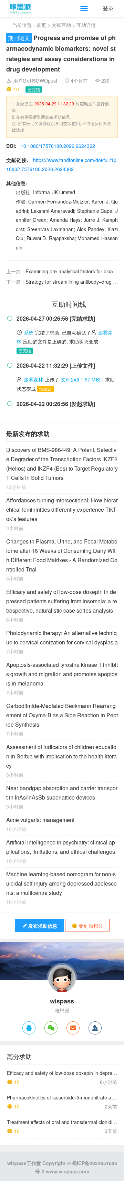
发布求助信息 (42, 925)
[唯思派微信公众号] (51, 1027)
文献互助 (61, 24)
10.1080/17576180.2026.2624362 (58, 145)
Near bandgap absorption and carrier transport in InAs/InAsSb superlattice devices (61, 792)
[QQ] (28, 1027)
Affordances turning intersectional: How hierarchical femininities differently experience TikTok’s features (62, 509)
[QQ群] (95, 1027)
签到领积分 (91, 925)
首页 (41, 24)
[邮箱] (73, 1027)
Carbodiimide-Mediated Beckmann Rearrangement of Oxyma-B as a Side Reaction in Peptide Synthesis (62, 715)
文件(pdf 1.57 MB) (81, 379)
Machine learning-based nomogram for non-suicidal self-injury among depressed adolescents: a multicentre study (61, 883)
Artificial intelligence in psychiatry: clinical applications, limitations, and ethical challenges (60, 847)
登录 (108, 8)
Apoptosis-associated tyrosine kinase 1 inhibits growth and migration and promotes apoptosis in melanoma (62, 674)
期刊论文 (19, 38)
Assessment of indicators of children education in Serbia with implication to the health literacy (61, 756)
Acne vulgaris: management (40, 820)
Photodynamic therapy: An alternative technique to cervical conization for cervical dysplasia (62, 637)
